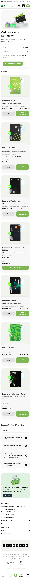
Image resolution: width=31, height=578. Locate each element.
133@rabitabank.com (7, 517)
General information (18, 1)
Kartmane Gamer (9, 301)
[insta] (10, 545)
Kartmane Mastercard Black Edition (13, 249)
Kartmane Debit (8, 101)
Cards (9, 576)
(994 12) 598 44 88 (9, 509)
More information (22, 113)
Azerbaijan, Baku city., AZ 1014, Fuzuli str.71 (14, 506)
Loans (3, 576)
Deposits (21, 576)
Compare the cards (14, 63)
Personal (3, 1)
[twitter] (7, 545)
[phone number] (19, 5)
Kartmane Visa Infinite (11, 201)
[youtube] (14, 545)
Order (8, 113)
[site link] (28, 5)
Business (9, 1)
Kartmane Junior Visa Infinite (13, 394)
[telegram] (20, 545)
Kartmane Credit (9, 147)
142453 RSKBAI (10, 514)
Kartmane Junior (8, 347)
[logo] (7, 6)
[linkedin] (17, 545)
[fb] (4, 545)
